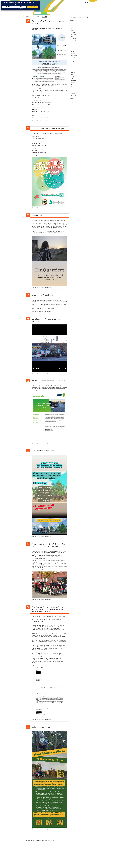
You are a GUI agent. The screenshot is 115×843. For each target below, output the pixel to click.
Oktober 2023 (73, 42)
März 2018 (73, 93)
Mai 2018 (72, 91)
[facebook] (88, 2)
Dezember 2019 (74, 80)
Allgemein (48, 120)
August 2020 (73, 72)
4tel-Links (51, 13)
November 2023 (74, 40)
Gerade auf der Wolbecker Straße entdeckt (46, 320)
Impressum (80, 13)
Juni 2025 (72, 26)
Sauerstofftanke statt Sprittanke (45, 451)
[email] (86, 2)
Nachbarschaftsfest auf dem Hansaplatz (48, 128)
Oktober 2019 (73, 82)
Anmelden (73, 102)
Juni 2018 (72, 89)
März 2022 (73, 53)
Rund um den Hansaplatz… (62, 13)
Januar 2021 (73, 68)
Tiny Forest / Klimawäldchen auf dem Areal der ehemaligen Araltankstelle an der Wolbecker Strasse (48, 609)
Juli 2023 (72, 47)
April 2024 (73, 32)
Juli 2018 (72, 86)
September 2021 (74, 55)
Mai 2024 (72, 30)
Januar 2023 (73, 49)
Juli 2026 (72, 24)
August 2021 (73, 57)
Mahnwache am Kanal (41, 727)
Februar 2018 (73, 95)
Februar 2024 (73, 34)
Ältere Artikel (29, 834)
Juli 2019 (72, 84)
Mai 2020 (72, 76)
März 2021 (73, 63)
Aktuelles (37, 13)
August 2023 (73, 45)
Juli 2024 (72, 28)
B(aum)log (44, 13)
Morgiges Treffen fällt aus (42, 295)
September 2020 (74, 70)
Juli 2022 (72, 51)
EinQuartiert (37, 215)
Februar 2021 (73, 65)
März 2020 (73, 78)
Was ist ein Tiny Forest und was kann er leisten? (48, 22)
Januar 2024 (73, 36)
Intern (86, 13)
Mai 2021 (72, 59)
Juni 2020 (72, 74)
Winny (44, 16)
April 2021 (73, 61)
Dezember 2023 (74, 38)
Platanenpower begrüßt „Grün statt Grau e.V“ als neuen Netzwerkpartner (49, 545)
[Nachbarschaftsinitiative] (31, 10)
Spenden (73, 13)
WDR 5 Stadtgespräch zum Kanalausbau (48, 381)
